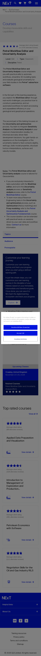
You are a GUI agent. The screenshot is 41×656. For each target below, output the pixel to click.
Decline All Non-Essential (20, 327)
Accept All (20, 333)
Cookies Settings (20, 339)
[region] (20, 328)
